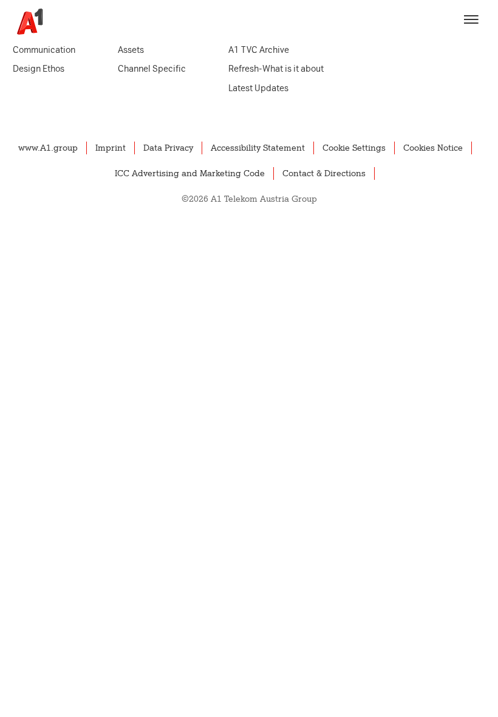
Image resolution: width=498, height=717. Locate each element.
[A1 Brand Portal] (25, 21)
